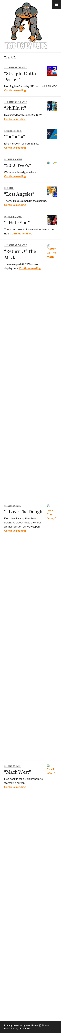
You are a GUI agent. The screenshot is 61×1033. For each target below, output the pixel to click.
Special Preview (13, 130)
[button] (56, 4)
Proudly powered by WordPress (21, 1025)
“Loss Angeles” (19, 193)
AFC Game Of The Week (15, 67)
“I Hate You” (17, 222)
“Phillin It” (15, 107)
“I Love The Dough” (24, 511)
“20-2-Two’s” (17, 164)
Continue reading (15, 90)
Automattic (25, 1028)
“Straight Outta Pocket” (20, 75)
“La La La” (14, 136)
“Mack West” (17, 771)
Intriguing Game (13, 159)
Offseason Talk (12, 505)
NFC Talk (8, 188)
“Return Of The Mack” (20, 253)
